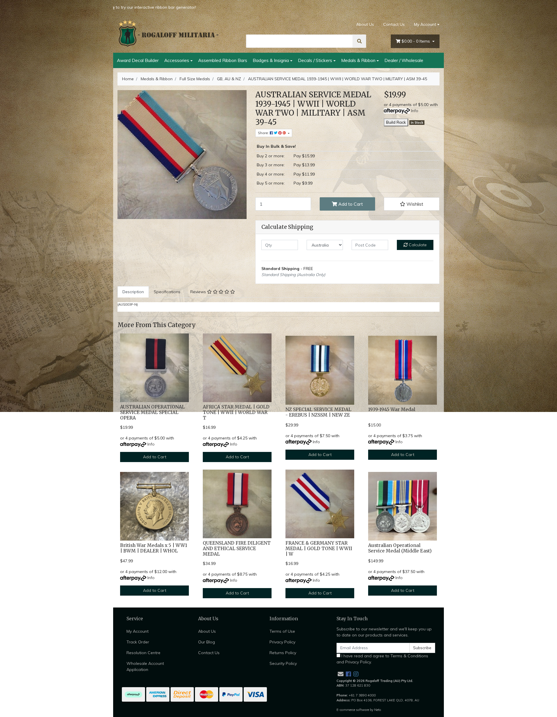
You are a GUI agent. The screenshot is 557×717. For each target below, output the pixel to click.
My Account (425, 24)
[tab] (133, 292)
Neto (377, 710)
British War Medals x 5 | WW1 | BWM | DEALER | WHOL (153, 548)
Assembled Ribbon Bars (222, 60)
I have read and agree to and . (382, 659)
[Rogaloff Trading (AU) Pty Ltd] (168, 33)
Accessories (176, 60)
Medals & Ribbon (358, 60)
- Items (416, 41)
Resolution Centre (143, 652)
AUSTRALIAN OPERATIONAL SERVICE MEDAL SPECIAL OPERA (152, 412)
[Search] (359, 41)
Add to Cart (350, 204)
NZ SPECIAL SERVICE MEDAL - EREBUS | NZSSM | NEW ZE (318, 412)
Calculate (417, 244)
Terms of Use (282, 631)
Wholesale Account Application (145, 666)
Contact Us (394, 24)
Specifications (167, 291)
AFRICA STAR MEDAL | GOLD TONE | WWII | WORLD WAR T (236, 412)
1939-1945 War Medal (391, 409)
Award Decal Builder (138, 60)
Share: (264, 133)
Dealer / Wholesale (403, 60)
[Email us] (340, 674)
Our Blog (206, 642)
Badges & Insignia (271, 60)
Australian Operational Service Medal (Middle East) (400, 548)
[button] (412, 204)
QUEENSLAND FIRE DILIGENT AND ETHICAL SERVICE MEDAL (237, 548)
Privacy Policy (282, 642)
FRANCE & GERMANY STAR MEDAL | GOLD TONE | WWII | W (318, 548)
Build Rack (396, 122)
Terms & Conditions (409, 655)
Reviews (198, 291)
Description (133, 291)
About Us (365, 24)
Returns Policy (283, 652)
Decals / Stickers (315, 60)
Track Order (137, 642)
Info (414, 110)
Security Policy (283, 663)
